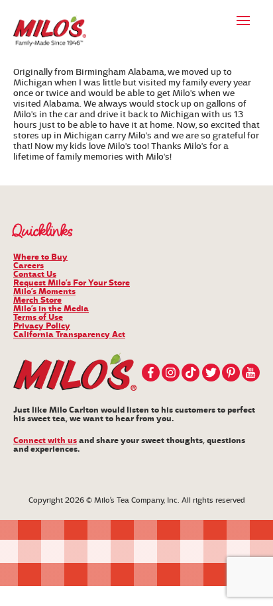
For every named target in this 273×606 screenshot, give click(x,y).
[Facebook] (151, 372)
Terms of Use (38, 317)
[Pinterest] (231, 372)
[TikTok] (190, 372)
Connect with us (45, 440)
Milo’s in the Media (51, 308)
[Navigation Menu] (243, 19)
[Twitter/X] (211, 372)
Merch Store (37, 300)
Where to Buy (40, 257)
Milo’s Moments (44, 291)
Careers (28, 265)
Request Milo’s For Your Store (71, 283)
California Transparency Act (69, 334)
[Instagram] (171, 372)
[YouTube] (251, 372)
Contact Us (34, 274)
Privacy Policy (41, 326)
